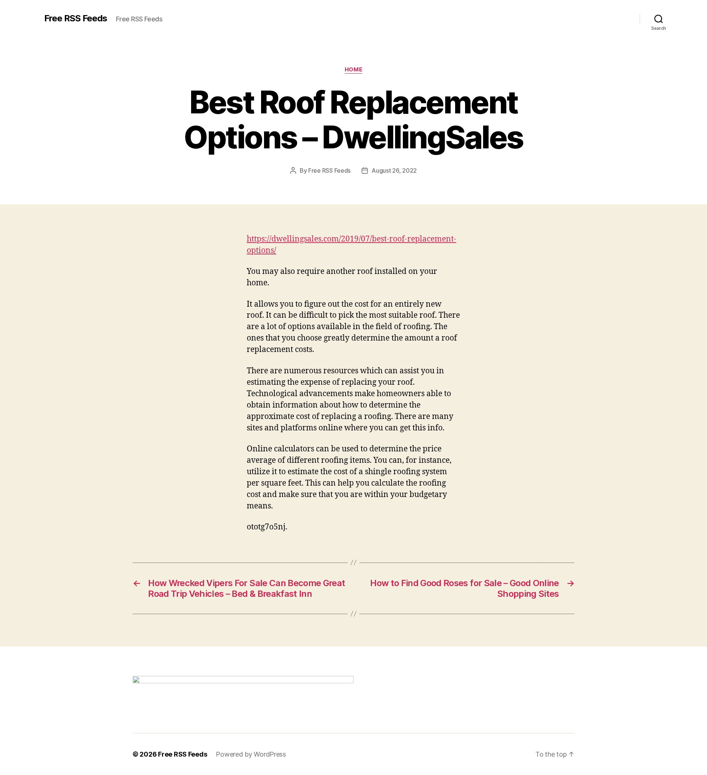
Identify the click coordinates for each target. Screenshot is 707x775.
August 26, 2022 (394, 170)
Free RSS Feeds (75, 18)
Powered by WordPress (251, 754)
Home (353, 69)
